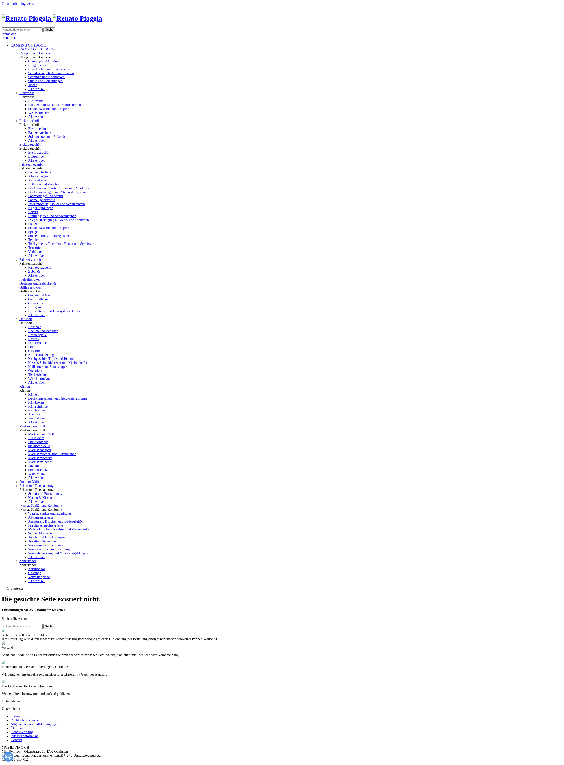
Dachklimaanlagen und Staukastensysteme (57, 398)
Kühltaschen (37, 410)
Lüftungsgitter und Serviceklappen (52, 216)
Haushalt (25, 319)
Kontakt (16, 740)
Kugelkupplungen (40, 208)
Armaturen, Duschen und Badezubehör (55, 521)
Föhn (31, 347)
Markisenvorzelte (40, 458)
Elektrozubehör (30, 144)
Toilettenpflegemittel (42, 541)
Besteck (33, 339)
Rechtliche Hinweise (25, 720)
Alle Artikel (36, 89)
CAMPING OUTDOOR (28, 45)
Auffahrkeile (37, 180)
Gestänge (34, 573)
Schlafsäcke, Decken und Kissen (51, 73)
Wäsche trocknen (40, 378)
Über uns (17, 728)
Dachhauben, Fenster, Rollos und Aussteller (58, 188)
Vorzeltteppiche (39, 577)
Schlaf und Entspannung (36, 486)
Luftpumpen (36, 156)
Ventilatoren (36, 418)
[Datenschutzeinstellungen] (8, 757)
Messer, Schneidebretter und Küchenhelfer (57, 363)
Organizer (35, 370)
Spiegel (33, 232)
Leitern (33, 212)
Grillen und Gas (30, 287)
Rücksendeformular (24, 736)
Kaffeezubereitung (41, 355)
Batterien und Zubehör (44, 184)
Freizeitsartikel (29, 279)
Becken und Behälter (43, 331)
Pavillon (34, 466)
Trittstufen (35, 247)
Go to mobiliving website (19, 4)
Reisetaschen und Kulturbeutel (49, 69)
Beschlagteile (37, 335)
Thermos (34, 414)
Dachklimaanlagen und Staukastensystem (57, 192)
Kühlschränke (38, 406)
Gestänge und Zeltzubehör (37, 283)
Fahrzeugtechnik (39, 132)
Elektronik (26, 93)
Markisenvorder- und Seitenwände (52, 454)
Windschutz (36, 474)
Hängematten (37, 65)
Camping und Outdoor (35, 53)
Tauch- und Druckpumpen (46, 537)
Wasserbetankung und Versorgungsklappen (58, 553)
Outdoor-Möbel (30, 482)
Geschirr (34, 351)
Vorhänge (35, 251)
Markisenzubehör (40, 462)
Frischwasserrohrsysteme (45, 525)
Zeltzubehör (27, 561)
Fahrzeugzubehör (31, 259)
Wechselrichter (38, 113)
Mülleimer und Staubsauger (47, 367)
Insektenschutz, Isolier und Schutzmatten (56, 204)
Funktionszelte (38, 442)
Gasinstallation (38, 299)
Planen (33, 224)
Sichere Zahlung (22, 732)
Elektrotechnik (29, 121)
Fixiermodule (37, 343)
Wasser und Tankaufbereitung (49, 549)
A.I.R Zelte (36, 438)
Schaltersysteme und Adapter (48, 109)
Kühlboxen (36, 402)
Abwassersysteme (40, 517)
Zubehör (34, 271)
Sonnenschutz (38, 470)
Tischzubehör (37, 374)
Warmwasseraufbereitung (45, 545)
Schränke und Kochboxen (46, 77)
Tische (32, 85)
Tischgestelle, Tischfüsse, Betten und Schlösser (60, 244)
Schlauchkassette (40, 533)
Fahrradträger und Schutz (45, 196)
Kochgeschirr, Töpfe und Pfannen (51, 359)
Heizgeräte (35, 307)
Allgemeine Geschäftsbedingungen (35, 724)
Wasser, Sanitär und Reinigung (40, 505)
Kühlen (24, 386)
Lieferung (17, 716)
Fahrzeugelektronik (41, 200)
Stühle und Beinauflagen (45, 81)
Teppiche (34, 240)
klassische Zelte (39, 446)
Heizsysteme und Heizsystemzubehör (54, 311)
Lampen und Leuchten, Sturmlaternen (54, 105)
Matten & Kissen (40, 497)
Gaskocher (35, 303)
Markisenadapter (39, 450)
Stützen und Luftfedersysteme (49, 236)
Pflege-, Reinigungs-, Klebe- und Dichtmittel (59, 220)
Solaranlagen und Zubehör (46, 136)
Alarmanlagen (38, 176)
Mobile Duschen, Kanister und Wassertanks (58, 529)
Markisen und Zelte (32, 426)
